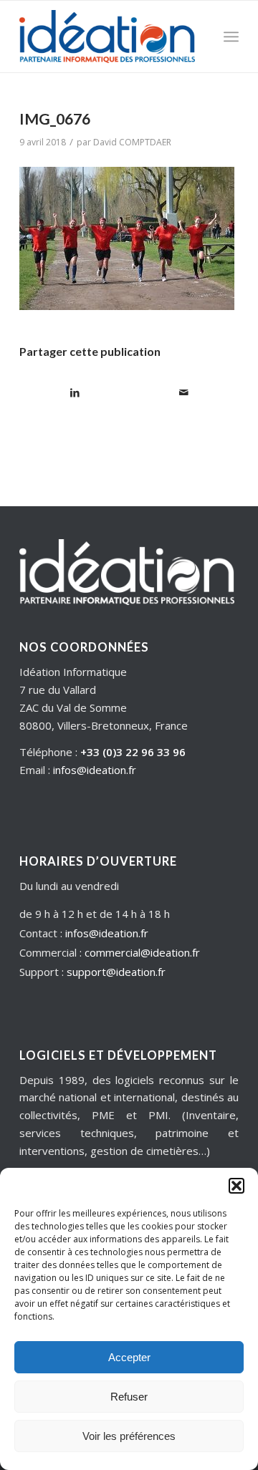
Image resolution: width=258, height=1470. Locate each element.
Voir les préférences (129, 1436)
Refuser (129, 1397)
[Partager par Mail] (184, 392)
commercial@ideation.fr (142, 952)
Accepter (129, 1357)
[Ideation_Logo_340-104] (107, 36)
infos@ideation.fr (94, 770)
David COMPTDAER (132, 142)
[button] (236, 1186)
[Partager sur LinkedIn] (74, 392)
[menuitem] (231, 36)
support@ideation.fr (116, 971)
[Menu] (231, 36)
